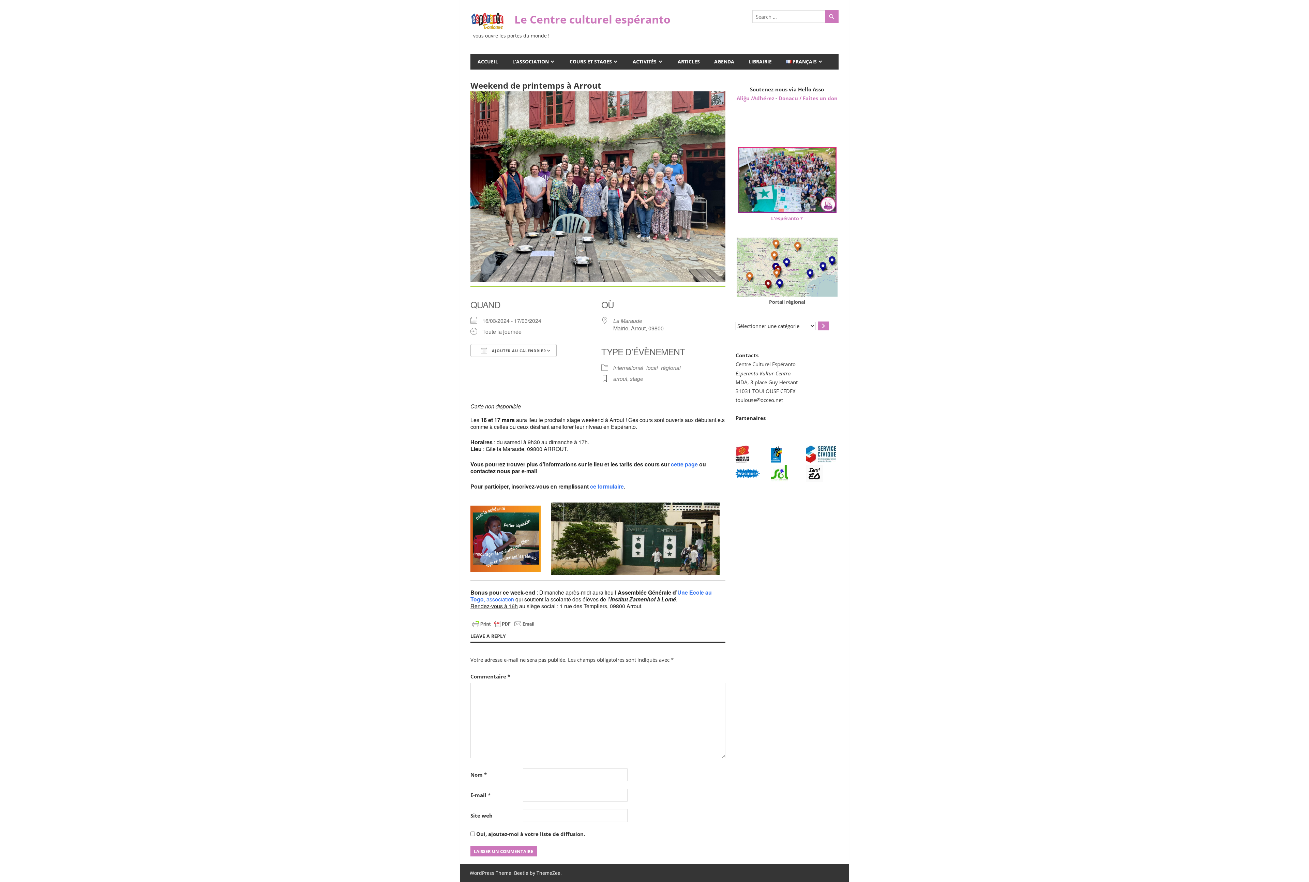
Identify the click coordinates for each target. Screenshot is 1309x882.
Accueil (488, 61)
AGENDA (724, 61)
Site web (481, 815)
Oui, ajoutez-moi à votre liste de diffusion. (530, 834)
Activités (645, 61)
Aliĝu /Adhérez (756, 98)
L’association (530, 61)
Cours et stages (591, 61)
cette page (685, 464)
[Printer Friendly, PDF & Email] (503, 623)
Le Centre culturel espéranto (592, 19)
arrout (620, 379)
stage (636, 379)
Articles (689, 61)
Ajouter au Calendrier (518, 350)
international (628, 368)
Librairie (760, 61)
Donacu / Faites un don (808, 98)
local (652, 368)
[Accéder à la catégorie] (823, 326)
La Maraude (627, 321)
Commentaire (490, 676)
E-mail (480, 795)
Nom (478, 774)
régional (671, 368)
